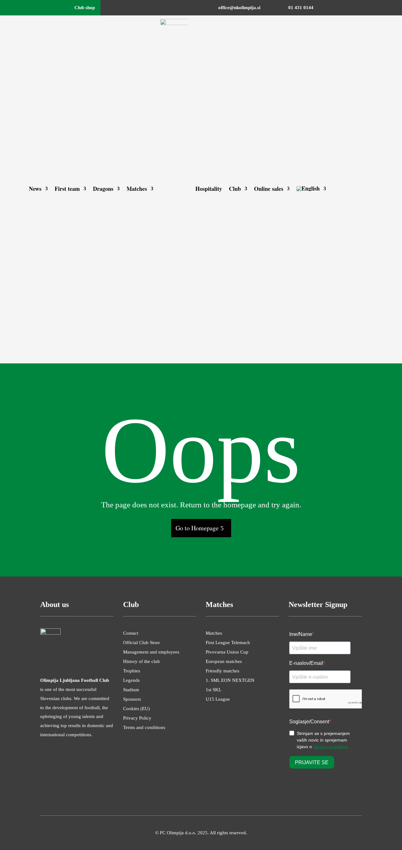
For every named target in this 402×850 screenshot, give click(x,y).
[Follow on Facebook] (331, 8)
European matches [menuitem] (224, 661)
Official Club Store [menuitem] (141, 642)
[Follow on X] (356, 8)
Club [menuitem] (235, 189)
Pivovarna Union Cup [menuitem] (227, 652)
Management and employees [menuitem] (151, 652)
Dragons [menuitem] (103, 189)
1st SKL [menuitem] (213, 689)
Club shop (84, 7)
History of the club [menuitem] (141, 661)
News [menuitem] (35, 189)
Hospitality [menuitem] (208, 189)
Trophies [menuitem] (131, 671)
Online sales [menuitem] (268, 189)
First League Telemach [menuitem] (228, 642)
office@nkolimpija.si (239, 7)
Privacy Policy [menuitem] (137, 718)
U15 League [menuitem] (218, 699)
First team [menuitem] (67, 189)
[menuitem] (311, 188)
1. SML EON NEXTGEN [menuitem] (230, 680)
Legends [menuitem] (131, 680)
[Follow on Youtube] (369, 8)
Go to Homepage (197, 528)
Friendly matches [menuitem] (222, 671)
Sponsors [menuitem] (132, 699)
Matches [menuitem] (137, 189)
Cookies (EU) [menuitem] (136, 708)
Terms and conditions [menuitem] (144, 727)
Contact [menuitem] (130, 633)
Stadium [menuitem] (131, 689)
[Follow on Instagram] (344, 8)
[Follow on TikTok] (381, 8)
